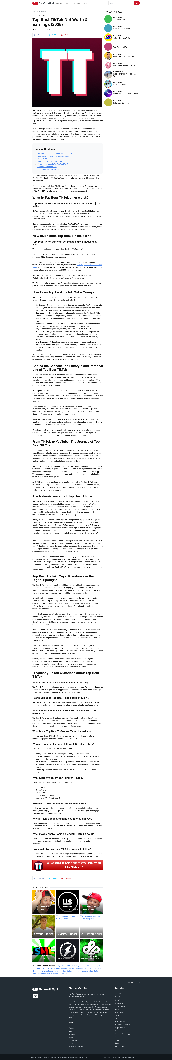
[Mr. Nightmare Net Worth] (91, 926)
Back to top (135, 982)
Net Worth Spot (46, 3)
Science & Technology (122, 1034)
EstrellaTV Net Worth (121, 28)
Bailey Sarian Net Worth (67, 934)
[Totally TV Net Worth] (108, 37)
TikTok (85, 3)
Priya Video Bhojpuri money (68, 965)
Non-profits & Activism (122, 1024)
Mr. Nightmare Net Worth (91, 934)
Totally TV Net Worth (121, 38)
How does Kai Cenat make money (45, 971)
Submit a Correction (76, 1046)
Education (118, 1000)
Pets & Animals (120, 1031)
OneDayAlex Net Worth (91, 910)
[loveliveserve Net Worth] (67, 902)
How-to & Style (120, 1012)
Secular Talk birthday (90, 971)
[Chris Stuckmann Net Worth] (108, 55)
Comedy (117, 997)
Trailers (117, 1043)
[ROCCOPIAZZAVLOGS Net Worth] (108, 74)
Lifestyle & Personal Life (47, 166)
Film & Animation (120, 1006)
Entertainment (42, 12)
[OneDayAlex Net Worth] (91, 902)
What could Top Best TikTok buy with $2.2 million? (74, 865)
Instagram (76, 3)
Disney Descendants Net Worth (125, 93)
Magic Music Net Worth (68, 958)
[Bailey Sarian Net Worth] (67, 926)
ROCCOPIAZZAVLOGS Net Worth (124, 75)
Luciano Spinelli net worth (70, 971)
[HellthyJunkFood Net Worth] (108, 64)
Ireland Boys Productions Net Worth (91, 957)
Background (42, 158)
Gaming (117, 1009)
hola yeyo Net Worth (121, 103)
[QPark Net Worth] (43, 902)
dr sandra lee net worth (60, 973)
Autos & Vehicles (120, 994)
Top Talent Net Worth (121, 47)
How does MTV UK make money (89, 968)
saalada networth (68, 968)
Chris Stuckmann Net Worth (124, 56)
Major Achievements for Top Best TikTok (53, 164)
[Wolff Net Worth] (108, 83)
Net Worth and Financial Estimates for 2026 (54, 153)
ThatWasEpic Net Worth (44, 934)
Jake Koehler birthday (41, 973)
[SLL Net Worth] (43, 950)
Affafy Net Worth (119, 19)
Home (34, 12)
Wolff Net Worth (119, 84)
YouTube (66, 3)
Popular (59, 3)
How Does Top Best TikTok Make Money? (54, 156)
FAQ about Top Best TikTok (48, 169)
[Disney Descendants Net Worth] (108, 93)
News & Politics (120, 1021)
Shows (117, 1037)
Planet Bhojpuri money (89, 965)
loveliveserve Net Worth (67, 910)
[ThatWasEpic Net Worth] (43, 926)
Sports (117, 1040)
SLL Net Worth (44, 958)
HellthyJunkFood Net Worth (124, 65)
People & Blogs (120, 1027)
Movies (117, 1015)
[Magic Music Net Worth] (67, 950)
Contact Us (73, 1043)
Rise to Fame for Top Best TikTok (50, 161)
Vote (70, 1031)
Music (117, 1018)
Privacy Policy (74, 1040)
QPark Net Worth (44, 910)
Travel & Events (120, 1046)
